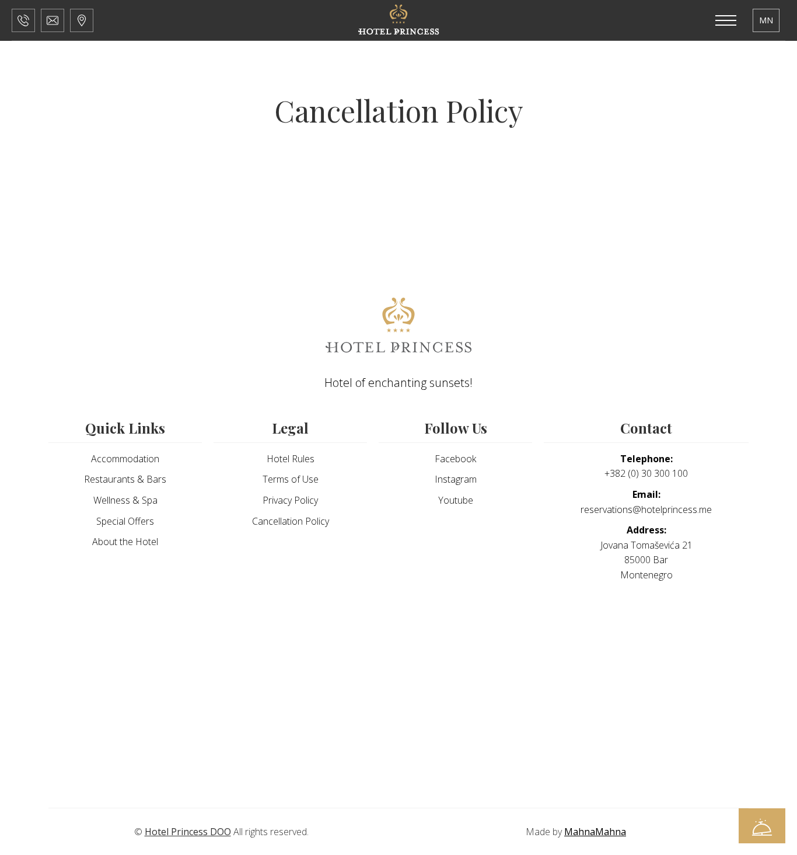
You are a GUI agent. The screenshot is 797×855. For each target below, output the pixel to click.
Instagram (456, 479)
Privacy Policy (290, 500)
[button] (23, 20)
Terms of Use (291, 479)
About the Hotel (125, 541)
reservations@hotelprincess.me (646, 502)
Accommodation (125, 458)
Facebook (455, 458)
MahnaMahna (595, 831)
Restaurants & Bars (125, 479)
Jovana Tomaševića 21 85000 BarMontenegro (646, 552)
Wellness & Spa (125, 500)
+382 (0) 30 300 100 (646, 466)
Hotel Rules (290, 458)
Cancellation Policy (290, 521)
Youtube (455, 500)
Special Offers (125, 521)
